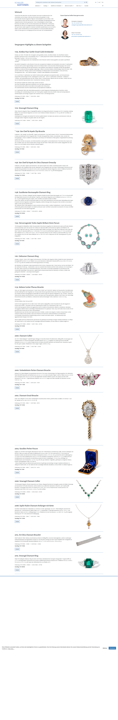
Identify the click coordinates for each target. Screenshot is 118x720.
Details (17, 101)
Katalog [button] (45, 5)
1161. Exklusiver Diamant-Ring (27, 256)
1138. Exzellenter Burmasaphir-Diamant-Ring (32, 192)
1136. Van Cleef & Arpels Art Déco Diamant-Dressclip (35, 163)
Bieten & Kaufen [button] (69, 5)
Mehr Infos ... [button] (11, 648)
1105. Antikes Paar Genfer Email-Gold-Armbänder (34, 52)
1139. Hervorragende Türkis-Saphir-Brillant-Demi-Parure (37, 223)
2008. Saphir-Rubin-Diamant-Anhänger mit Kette (34, 506)
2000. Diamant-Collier (23, 336)
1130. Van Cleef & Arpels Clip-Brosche (30, 131)
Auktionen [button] (37, 5)
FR (102, 2)
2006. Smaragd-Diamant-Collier (27, 481)
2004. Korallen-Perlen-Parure (26, 449)
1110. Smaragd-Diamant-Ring (26, 108)
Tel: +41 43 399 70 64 (76, 23)
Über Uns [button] (78, 5)
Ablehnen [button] (105, 648)
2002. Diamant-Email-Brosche (26, 396)
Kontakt (86, 5)
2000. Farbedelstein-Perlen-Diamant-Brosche (33, 370)
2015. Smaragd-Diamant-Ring (26, 556)
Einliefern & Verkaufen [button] (56, 5)
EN (99, 2)
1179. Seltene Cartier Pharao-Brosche (29, 287)
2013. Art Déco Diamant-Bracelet (28, 535)
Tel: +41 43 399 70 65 (76, 34)
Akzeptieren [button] (112, 648)
